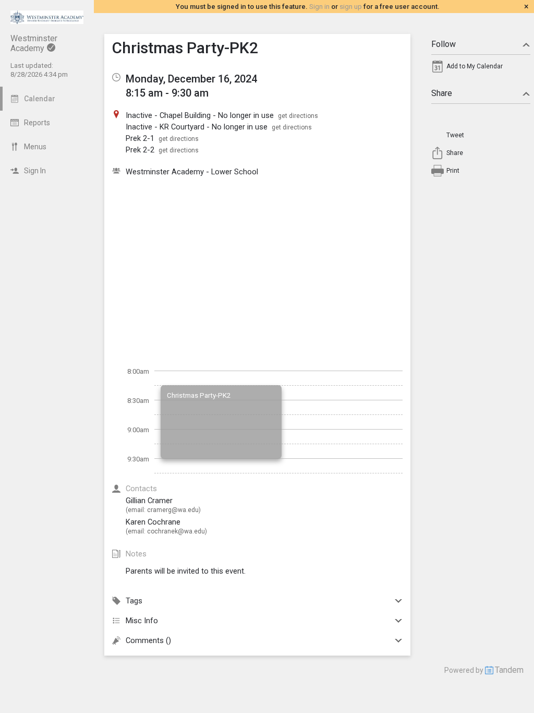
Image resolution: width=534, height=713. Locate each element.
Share (441, 93)
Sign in (319, 6)
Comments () (148, 640)
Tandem (509, 670)
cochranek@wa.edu (176, 531)
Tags (134, 600)
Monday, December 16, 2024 (191, 79)
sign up (350, 6)
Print (452, 170)
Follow (443, 44)
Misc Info (142, 620)
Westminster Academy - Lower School (192, 171)
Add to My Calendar (474, 66)
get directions (298, 116)
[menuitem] (480, 69)
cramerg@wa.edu (173, 510)
